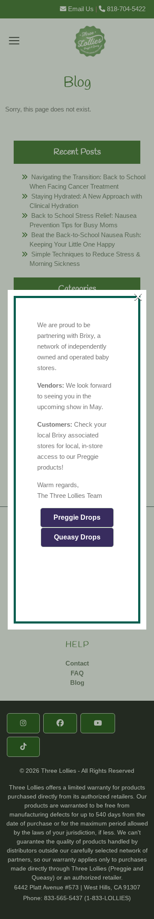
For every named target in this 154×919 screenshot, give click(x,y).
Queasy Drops (77, 537)
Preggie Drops (77, 517)
